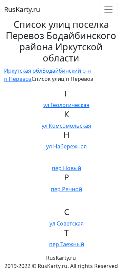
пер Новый (66, 168)
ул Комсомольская (66, 125)
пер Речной (66, 189)
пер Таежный (66, 244)
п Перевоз (18, 79)
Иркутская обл (23, 70)
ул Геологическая (66, 105)
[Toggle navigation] (108, 9)
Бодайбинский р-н (66, 70)
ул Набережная (66, 146)
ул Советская (66, 223)
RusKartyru (22, 9)
